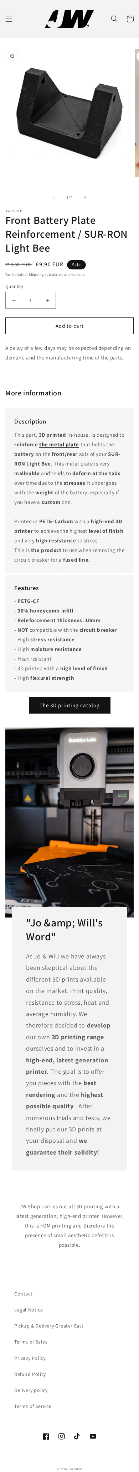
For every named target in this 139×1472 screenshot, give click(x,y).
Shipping (36, 274)
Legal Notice (28, 1310)
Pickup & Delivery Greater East (49, 1326)
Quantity (14, 286)
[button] (9, 19)
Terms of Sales (30, 1342)
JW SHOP (75, 1469)
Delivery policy (31, 1390)
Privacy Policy (29, 1358)
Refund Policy (30, 1374)
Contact (23, 1293)
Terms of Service (33, 1406)
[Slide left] (54, 197)
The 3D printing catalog (70, 705)
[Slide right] (85, 197)
